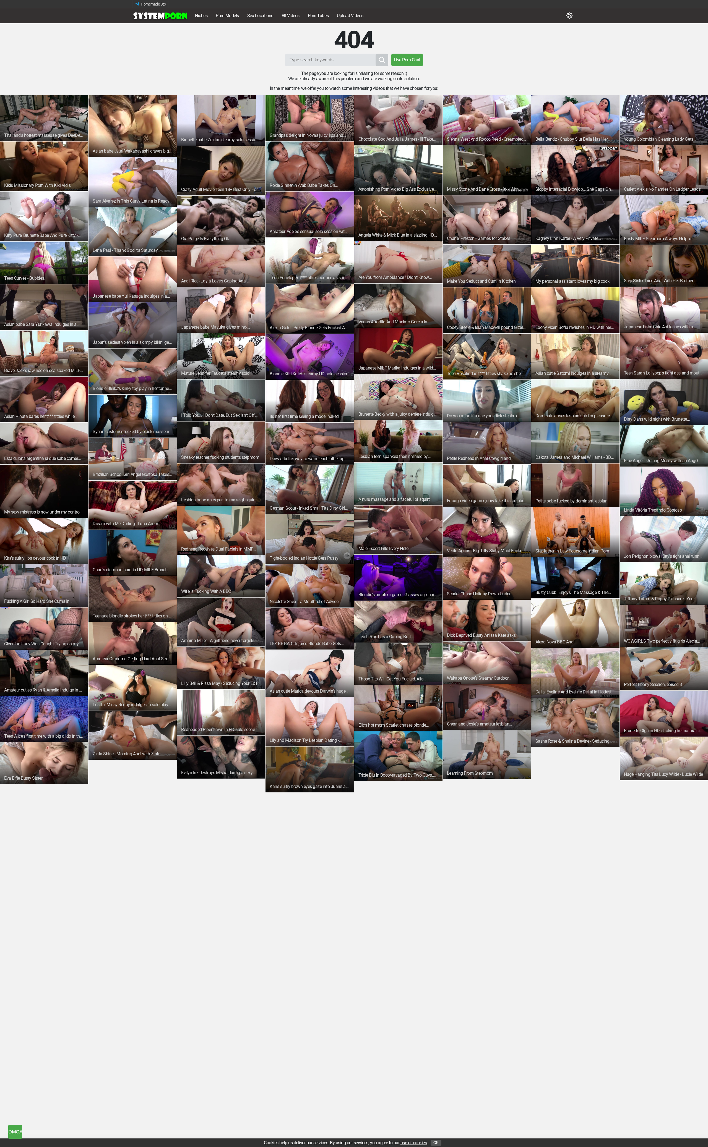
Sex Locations (260, 15)
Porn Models (227, 15)
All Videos (291, 15)
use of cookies (413, 1142)
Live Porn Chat (407, 59)
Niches (201, 15)
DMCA (15, 1132)
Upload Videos (350, 15)
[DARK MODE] (569, 15)
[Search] (382, 60)
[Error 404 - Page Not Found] (160, 16)
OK (436, 1143)
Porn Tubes (318, 15)
